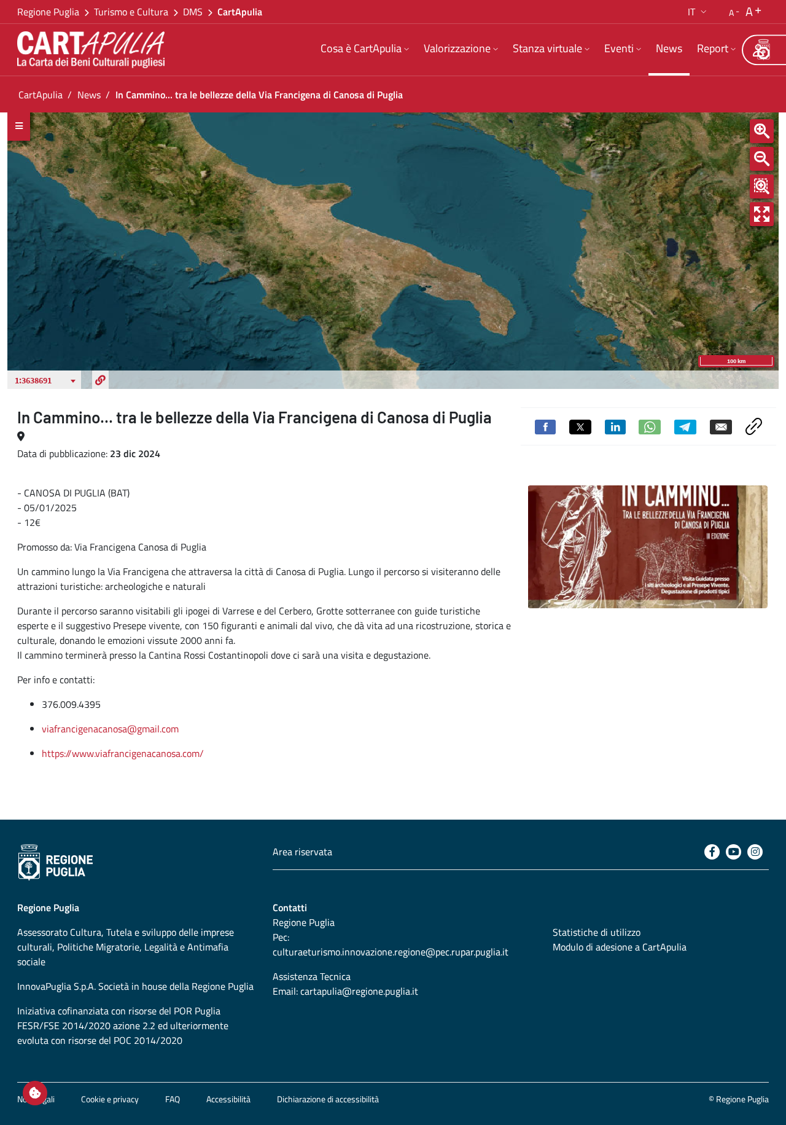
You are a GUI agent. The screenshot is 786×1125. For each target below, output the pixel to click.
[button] (698, 11)
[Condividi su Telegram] (685, 425)
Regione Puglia (48, 11)
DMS (193, 11)
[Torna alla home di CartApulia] (93, 49)
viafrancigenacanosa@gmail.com (110, 728)
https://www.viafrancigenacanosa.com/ (123, 753)
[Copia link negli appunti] (753, 425)
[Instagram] (755, 852)
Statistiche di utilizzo (596, 932)
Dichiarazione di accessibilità (328, 1098)
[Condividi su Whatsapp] (650, 425)
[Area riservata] (758, 49)
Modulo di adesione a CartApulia (620, 946)
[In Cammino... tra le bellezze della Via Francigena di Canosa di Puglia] (647, 546)
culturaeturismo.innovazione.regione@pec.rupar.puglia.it (390, 951)
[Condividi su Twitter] (580, 425)
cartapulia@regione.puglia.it (359, 991)
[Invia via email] (721, 425)
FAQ (172, 1098)
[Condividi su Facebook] (545, 425)
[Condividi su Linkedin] (615, 425)
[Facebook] (712, 852)
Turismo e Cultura (131, 11)
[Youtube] (733, 852)
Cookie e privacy (110, 1098)
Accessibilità (228, 1098)
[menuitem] (364, 50)
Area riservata (302, 851)
